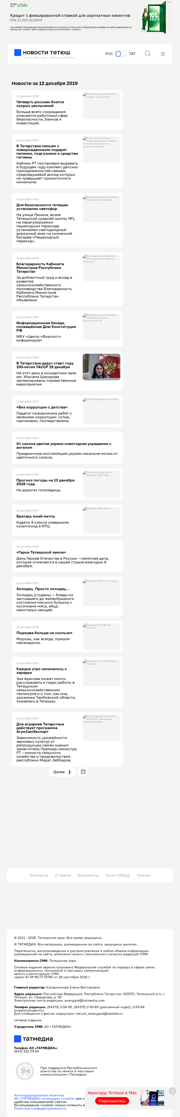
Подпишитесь (112, 1101)
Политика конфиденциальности (40, 1108)
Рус (109, 53)
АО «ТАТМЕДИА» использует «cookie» (44, 1098)
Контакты (39, 875)
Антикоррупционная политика (39, 1095)
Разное (143, 875)
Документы (88, 875)
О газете (63, 875)
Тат (132, 53)
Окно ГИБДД (118, 875)
